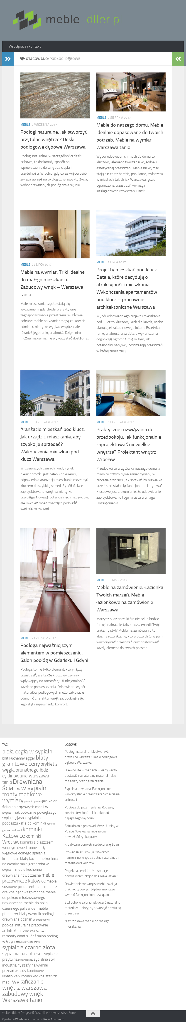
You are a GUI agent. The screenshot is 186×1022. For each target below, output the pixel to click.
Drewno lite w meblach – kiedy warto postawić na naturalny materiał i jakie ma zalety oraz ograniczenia (91, 775)
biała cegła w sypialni (28, 751)
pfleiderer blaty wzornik (21, 914)
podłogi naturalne (16, 925)
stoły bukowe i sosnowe (28, 941)
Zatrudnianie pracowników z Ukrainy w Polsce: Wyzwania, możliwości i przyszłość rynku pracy (91, 831)
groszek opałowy (33, 801)
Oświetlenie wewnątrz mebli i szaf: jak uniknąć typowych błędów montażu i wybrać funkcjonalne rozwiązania (91, 889)
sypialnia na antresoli (23, 953)
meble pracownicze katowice (28, 878)
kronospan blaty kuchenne (23, 858)
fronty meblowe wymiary (22, 797)
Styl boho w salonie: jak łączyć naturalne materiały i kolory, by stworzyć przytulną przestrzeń (93, 907)
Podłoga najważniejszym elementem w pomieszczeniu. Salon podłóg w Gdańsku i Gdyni (54, 652)
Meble (25, 125)
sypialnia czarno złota (28, 947)
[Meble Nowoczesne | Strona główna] (66, 20)
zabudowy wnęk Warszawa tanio (22, 996)
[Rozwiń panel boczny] (8, 59)
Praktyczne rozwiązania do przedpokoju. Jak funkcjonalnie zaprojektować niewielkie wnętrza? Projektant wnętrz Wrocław (128, 444)
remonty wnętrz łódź (19, 936)
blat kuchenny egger (18, 758)
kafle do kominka (32, 823)
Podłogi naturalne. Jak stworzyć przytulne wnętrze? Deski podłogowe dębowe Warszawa (53, 139)
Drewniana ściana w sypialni (25, 785)
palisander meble (34, 908)
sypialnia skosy (25, 959)
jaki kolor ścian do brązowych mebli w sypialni (29, 807)
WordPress (22, 1019)
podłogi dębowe (41, 919)
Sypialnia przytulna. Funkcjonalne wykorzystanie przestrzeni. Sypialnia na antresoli (92, 794)
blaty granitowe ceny (25, 760)
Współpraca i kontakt (25, 46)
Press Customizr (53, 1019)
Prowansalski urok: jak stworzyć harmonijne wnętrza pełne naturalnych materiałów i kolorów (92, 857)
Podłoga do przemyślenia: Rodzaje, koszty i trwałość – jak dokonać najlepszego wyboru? (89, 812)
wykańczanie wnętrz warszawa (24, 984)
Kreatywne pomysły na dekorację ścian (92, 844)
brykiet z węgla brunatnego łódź (30, 767)
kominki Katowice (22, 832)
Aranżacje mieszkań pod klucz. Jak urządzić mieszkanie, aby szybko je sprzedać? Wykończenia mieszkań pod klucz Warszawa (52, 444)
